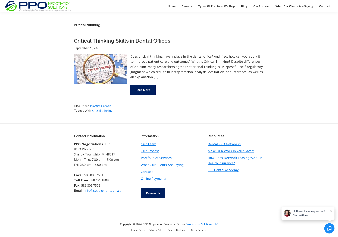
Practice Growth (100, 106)
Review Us (153, 193)
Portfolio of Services (156, 158)
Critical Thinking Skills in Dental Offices (122, 41)
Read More (143, 90)
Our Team (148, 144)
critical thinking (102, 111)
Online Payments (154, 178)
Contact (147, 172)
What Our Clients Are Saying (162, 165)
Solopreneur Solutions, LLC (202, 224)
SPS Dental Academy (223, 170)
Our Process (150, 151)
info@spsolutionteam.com (104, 190)
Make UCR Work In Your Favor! (231, 151)
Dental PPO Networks (224, 144)
